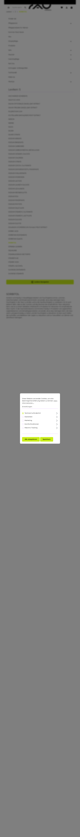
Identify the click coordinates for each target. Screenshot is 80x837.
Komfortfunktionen (32, 424)
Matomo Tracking (31, 428)
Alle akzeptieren (31, 439)
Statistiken (28, 417)
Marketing (28, 420)
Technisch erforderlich (33, 413)
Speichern (47, 439)
